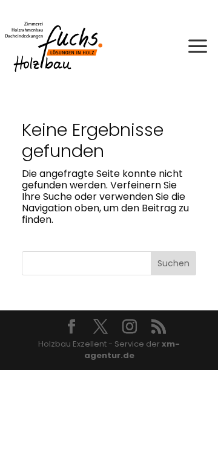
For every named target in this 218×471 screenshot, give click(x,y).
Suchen (173, 263)
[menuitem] (198, 42)
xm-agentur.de (132, 349)
